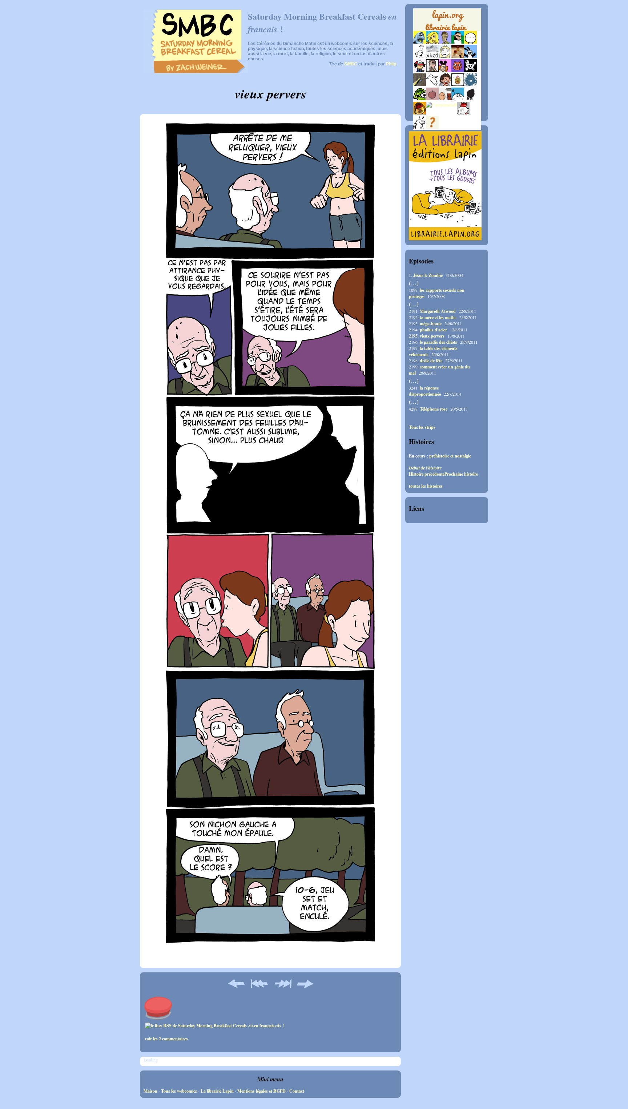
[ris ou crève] (419, 127)
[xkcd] (432, 56)
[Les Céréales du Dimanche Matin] (445, 42)
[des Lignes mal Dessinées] (445, 56)
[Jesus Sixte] (432, 70)
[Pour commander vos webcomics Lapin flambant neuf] (447, 30)
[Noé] (419, 84)
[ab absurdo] (470, 42)
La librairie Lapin (217, 1091)
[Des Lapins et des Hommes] (463, 113)
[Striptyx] (445, 84)
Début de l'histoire (425, 468)
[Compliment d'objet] (432, 99)
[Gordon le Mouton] (432, 84)
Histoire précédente (426, 474)
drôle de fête (431, 361)
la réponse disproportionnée (425, 391)
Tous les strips (422, 427)
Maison (150, 1091)
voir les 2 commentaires (166, 1039)
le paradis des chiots (438, 342)
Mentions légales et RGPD (261, 1091)
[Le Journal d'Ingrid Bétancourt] (419, 113)
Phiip (391, 63)
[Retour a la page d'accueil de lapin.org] (447, 22)
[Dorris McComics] (457, 70)
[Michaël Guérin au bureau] (470, 99)
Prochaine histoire (461, 474)
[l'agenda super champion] (457, 99)
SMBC (350, 63)
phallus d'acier (433, 330)
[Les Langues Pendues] (419, 99)
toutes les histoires (426, 486)
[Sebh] (457, 42)
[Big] (457, 56)
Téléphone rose (433, 409)
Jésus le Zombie (428, 275)
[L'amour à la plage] (457, 84)
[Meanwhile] (470, 84)
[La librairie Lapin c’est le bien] (445, 238)
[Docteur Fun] (445, 70)
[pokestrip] (419, 70)
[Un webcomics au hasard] (432, 127)
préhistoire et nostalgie (450, 456)
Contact (296, 1091)
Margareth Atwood (438, 311)
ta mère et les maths (438, 317)
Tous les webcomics (179, 1091)
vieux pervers (432, 336)
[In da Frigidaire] (445, 99)
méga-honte (431, 323)
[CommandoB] (441, 105)
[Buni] (470, 56)
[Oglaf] (432, 42)
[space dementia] (470, 70)
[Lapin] (419, 42)
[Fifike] (419, 56)
